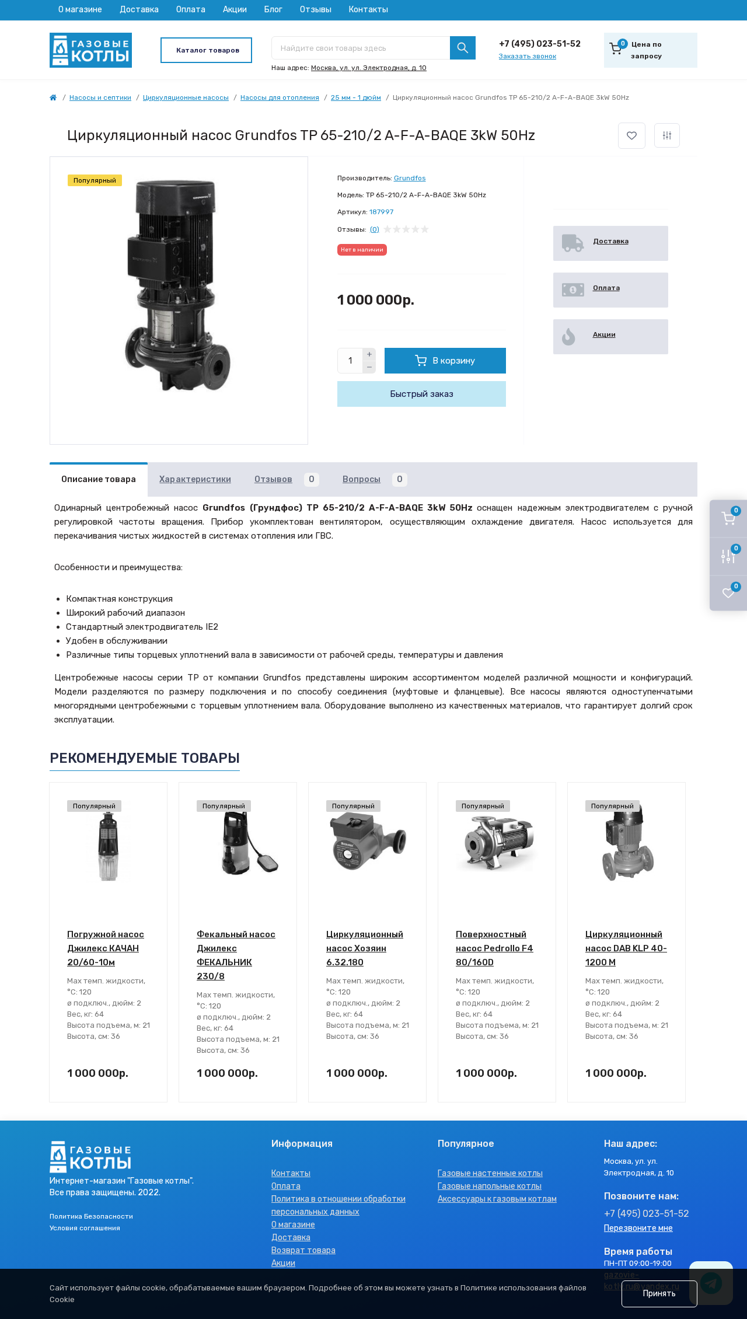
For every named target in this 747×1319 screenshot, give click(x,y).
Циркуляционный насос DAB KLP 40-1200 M (626, 948)
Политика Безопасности (91, 1216)
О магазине (80, 10)
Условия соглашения (85, 1228)
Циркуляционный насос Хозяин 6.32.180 (364, 948)
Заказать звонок (527, 56)
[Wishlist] (150, 822)
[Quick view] (150, 800)
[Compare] (150, 844)
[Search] (463, 48)
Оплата (190, 10)
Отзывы (315, 10)
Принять (659, 1294)
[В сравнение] (667, 135)
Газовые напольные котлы (490, 1186)
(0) (374, 229)
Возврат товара (303, 1250)
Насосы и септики (100, 97)
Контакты (368, 10)
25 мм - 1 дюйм (356, 97)
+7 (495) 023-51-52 (540, 44)
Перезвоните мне (638, 1228)
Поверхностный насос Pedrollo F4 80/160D (494, 948)
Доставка (139, 10)
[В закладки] (631, 136)
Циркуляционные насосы (186, 97)
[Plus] (369, 354)
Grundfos (410, 178)
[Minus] (369, 367)
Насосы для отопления (279, 97)
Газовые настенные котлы (490, 1173)
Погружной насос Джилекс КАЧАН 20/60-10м (105, 948)
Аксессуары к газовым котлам (497, 1199)
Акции (235, 10)
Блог (273, 10)
